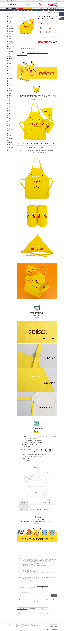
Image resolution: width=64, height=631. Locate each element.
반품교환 (57, 0)
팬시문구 (49, 12)
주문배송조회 (40, 0)
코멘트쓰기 (54, 595)
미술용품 (52, 12)
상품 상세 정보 (22, 52)
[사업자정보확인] (26, 625)
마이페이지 (45, 0)
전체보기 (54, 603)
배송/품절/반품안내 (32, 52)
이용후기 (43, 52)
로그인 (33, 0)
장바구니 (49, 0)
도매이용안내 (52, 0)
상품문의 (22, 54)
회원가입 (37, 0)
